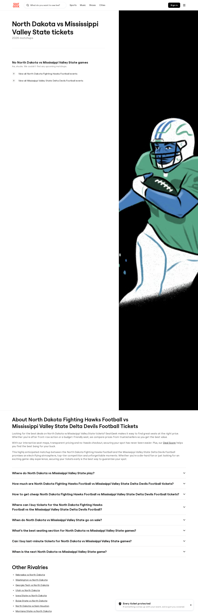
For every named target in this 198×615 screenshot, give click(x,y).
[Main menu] (184, 5)
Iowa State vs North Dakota (31, 595)
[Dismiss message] (190, 605)
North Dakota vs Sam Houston (32, 605)
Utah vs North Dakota (28, 590)
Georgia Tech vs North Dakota (32, 585)
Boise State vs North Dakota (31, 600)
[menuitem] (73, 5)
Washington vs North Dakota (32, 579)
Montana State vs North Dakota (34, 611)
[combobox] (45, 5)
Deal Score (169, 442)
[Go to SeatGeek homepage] (16, 5)
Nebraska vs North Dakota (30, 574)
